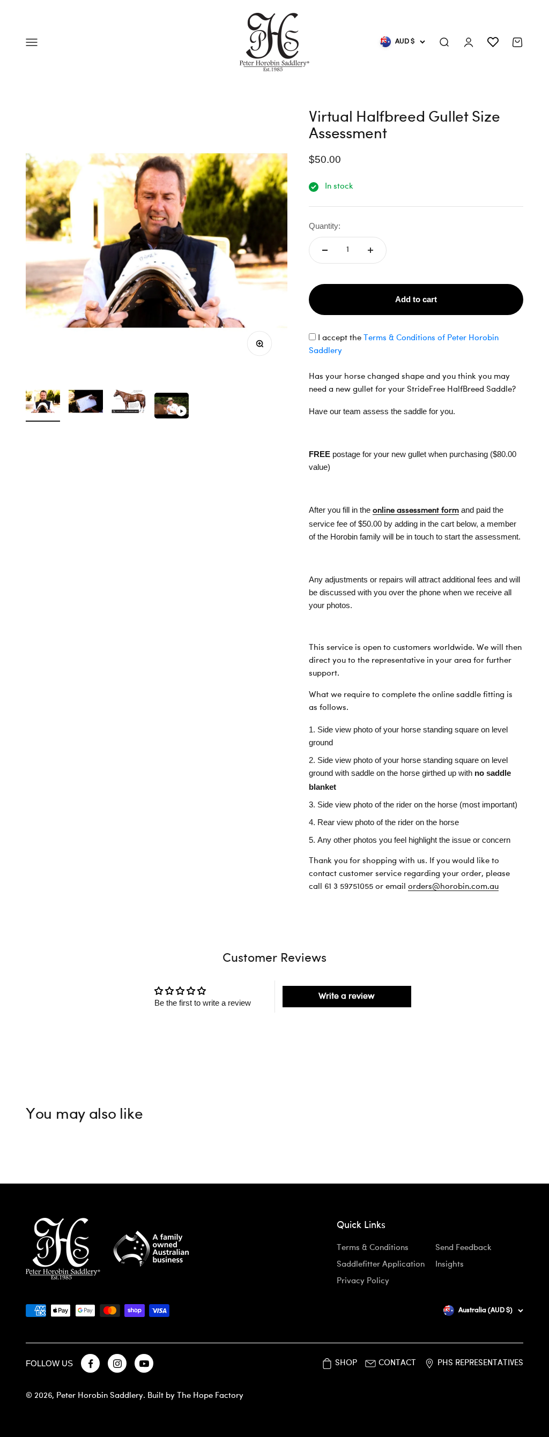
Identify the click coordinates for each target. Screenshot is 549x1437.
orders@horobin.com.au (453, 887)
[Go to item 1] (43, 403)
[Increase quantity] (370, 250)
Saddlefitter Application (381, 1265)
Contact (397, 1363)
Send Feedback (463, 1248)
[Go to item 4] (171, 407)
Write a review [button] (346, 996)
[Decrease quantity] (324, 250)
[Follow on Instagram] (117, 1363)
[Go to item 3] (129, 403)
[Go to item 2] (86, 403)
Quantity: (324, 225)
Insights (449, 1265)
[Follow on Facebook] (90, 1363)
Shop (346, 1363)
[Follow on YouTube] (144, 1363)
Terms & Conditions (373, 1248)
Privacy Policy (363, 1281)
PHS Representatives (480, 1363)
